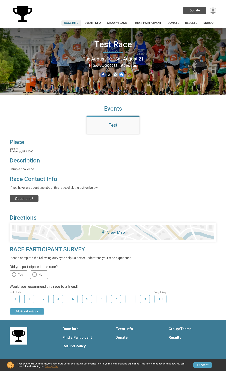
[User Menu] (213, 10)
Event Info (93, 23)
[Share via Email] (115, 74)
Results (191, 23)
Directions (130, 65)
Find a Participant (148, 23)
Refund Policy (74, 346)
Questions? (24, 199)
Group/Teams (117, 23)
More (207, 23)
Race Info (71, 23)
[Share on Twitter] (109, 74)
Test (113, 125)
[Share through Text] (121, 74)
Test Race (113, 44)
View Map (116, 232)
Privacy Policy (51, 366)
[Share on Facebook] (103, 74)
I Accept (203, 365)
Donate (195, 10)
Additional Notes (25, 311)
